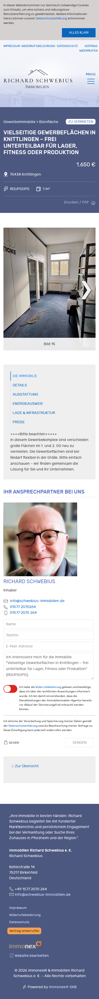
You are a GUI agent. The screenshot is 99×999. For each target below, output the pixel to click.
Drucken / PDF (76, 202)
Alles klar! (78, 33)
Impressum (11, 46)
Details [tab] (20, 385)
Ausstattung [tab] (25, 394)
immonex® (63, 987)
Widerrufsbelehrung (38, 46)
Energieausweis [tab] (28, 404)
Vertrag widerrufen (24, 931)
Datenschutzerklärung (51, 18)
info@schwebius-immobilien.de (37, 601)
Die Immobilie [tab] (25, 376)
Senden (80, 742)
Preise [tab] (19, 422)
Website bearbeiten (31, 955)
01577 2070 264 (23, 613)
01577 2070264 (23, 607)
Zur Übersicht (27, 766)
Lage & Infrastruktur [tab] (34, 413)
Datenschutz (67, 46)
